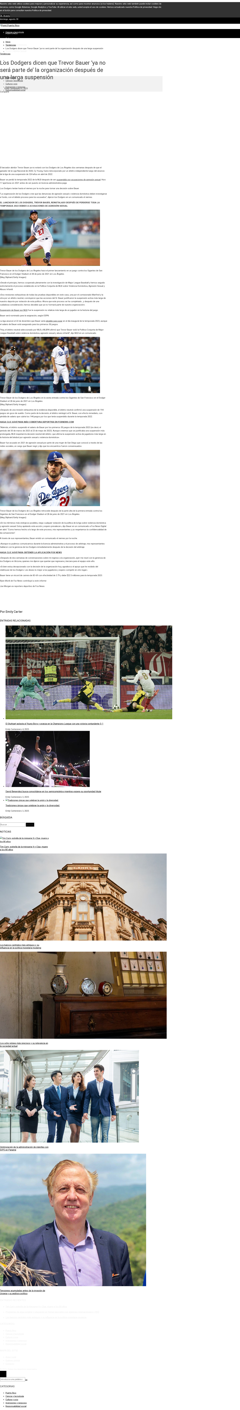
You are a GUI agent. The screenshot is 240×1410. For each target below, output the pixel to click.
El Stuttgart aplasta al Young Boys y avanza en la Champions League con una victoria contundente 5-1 (54, 723)
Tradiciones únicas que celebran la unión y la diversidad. (33, 805)
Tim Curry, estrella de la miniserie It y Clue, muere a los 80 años (36, 1306)
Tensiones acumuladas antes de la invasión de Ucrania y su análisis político (22, 1292)
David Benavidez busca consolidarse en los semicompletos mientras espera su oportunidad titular (53, 791)
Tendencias (5, 54)
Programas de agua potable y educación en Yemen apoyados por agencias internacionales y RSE (52, 1312)
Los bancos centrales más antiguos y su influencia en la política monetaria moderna (20, 946)
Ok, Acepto (5, 16)
